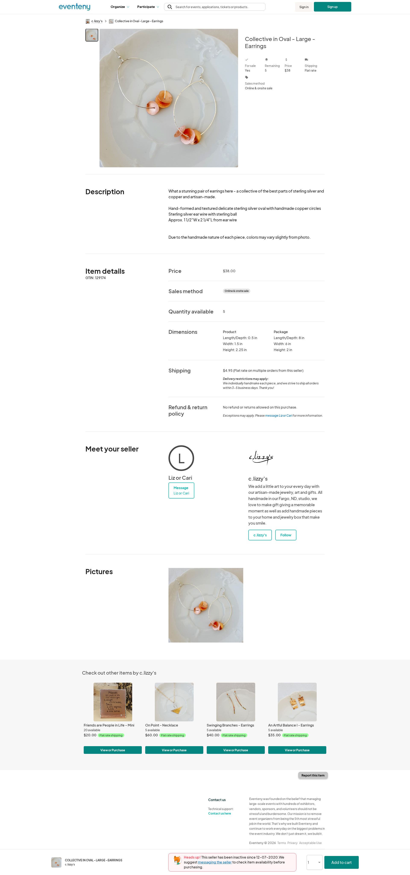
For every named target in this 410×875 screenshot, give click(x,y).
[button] (120, 6)
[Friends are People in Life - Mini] (113, 702)
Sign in (304, 7)
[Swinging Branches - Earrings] (236, 702)
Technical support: (221, 811)
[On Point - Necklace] (174, 702)
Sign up (332, 7)
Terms (281, 843)
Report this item (313, 775)
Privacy (292, 843)
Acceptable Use (310, 843)
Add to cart (341, 862)
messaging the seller (215, 862)
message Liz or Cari (278, 415)
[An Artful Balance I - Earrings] (297, 702)
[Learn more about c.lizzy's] (261, 458)
